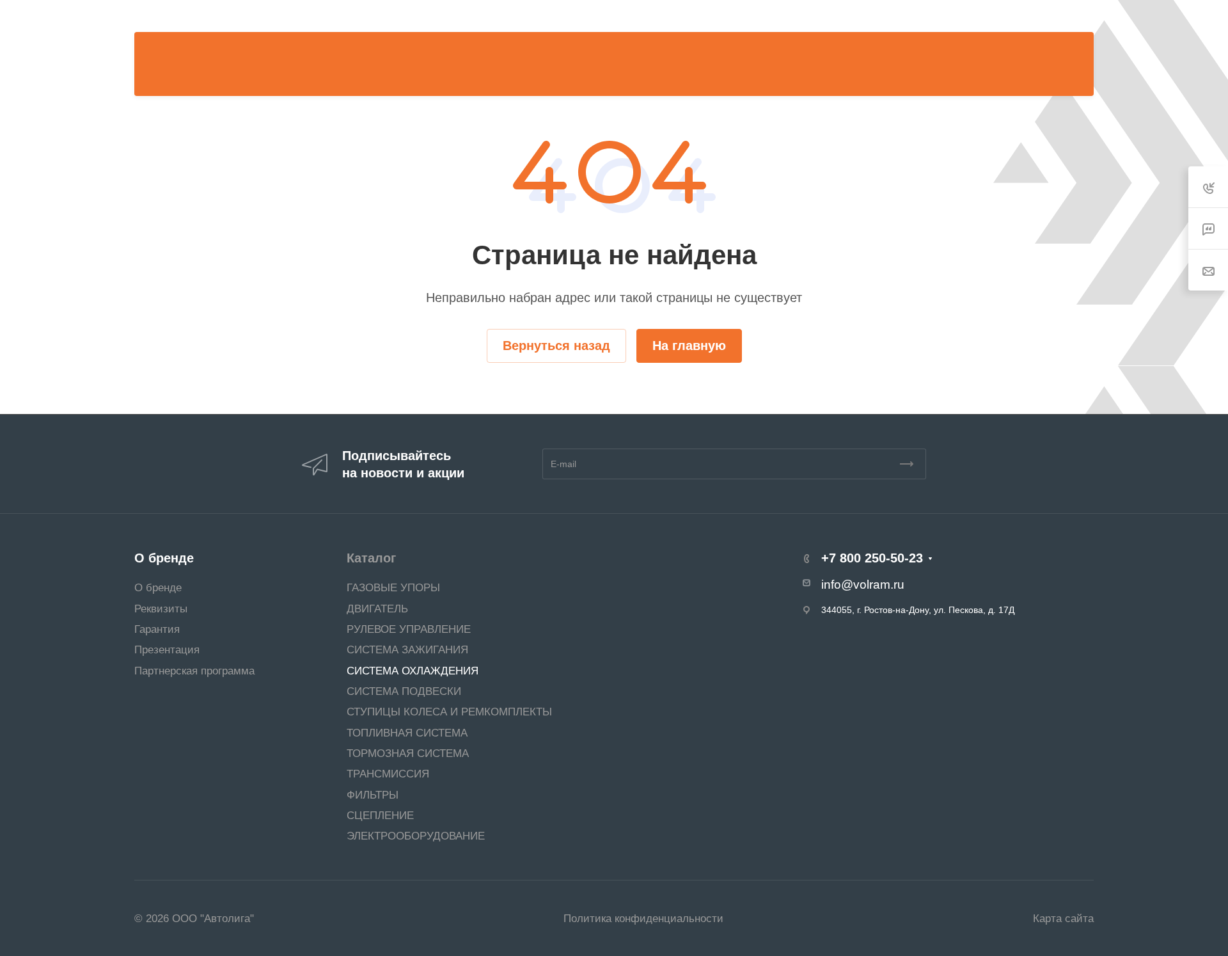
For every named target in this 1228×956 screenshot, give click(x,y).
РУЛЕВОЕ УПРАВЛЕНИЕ (409, 629)
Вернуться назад (556, 346)
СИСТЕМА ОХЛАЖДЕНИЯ (412, 670)
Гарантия (157, 629)
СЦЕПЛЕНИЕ (380, 815)
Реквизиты (160, 608)
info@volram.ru (862, 584)
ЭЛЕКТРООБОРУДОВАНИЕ (416, 835)
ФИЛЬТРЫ (372, 794)
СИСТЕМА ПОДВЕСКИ (404, 691)
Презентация (167, 649)
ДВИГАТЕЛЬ (377, 608)
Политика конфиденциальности (643, 918)
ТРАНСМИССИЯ (388, 773)
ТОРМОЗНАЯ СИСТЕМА (408, 753)
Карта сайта (1063, 918)
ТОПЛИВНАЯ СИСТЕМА (407, 732)
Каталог (371, 558)
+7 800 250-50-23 (775, 16)
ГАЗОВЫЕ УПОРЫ (393, 587)
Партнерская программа (194, 670)
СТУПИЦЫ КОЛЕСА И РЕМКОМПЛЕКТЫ (449, 711)
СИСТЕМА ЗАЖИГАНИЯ (407, 649)
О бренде (164, 558)
